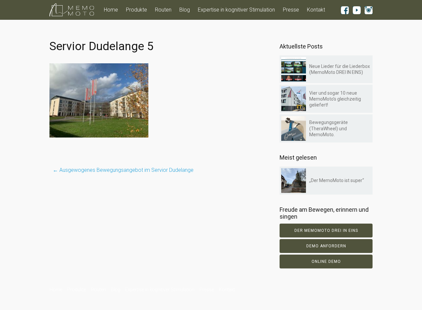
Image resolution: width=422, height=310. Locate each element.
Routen (163, 10)
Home (111, 10)
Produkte (136, 10)
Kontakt (316, 10)
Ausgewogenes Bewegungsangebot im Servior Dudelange (123, 170)
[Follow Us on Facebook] (345, 10)
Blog (184, 10)
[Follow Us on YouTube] (357, 10)
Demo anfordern (326, 246)
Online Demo (326, 261)
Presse (291, 10)
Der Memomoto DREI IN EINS (326, 230)
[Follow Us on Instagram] (369, 10)
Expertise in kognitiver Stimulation (236, 10)
